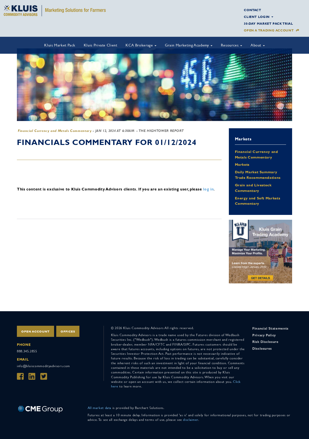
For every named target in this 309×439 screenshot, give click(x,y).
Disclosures (262, 348)
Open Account (35, 331)
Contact (252, 10)
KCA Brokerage (140, 45)
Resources (230, 45)
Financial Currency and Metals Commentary (55, 131)
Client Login (257, 16)
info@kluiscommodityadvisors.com (43, 366)
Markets (242, 164)
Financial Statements (270, 328)
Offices (68, 331)
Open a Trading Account (269, 30)
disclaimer (190, 420)
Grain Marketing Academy (187, 45)
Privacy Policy (264, 335)
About (256, 45)
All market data (100, 408)
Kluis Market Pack (59, 45)
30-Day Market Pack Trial (268, 23)
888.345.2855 (27, 351)
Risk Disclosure (265, 342)
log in (208, 189)
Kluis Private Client (100, 45)
